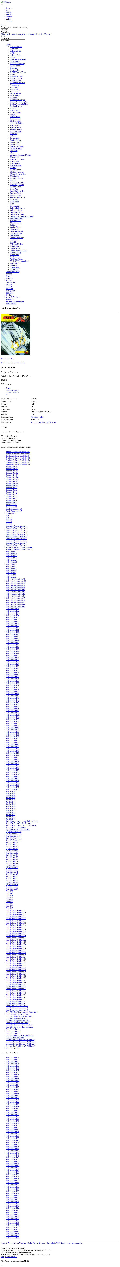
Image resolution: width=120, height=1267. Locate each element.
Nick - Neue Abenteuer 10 (15, 579)
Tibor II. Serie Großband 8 (15, 1001)
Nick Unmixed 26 (12, 662)
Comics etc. (14, 89)
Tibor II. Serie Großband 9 (15, 1004)
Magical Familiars (17, 172)
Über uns (9, 21)
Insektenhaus (15, 142)
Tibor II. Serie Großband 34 (16, 967)
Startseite (9, 8)
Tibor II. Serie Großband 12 (16, 917)
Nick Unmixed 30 (12, 670)
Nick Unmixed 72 (12, 755)
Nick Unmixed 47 (12, 706)
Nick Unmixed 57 (12, 728)
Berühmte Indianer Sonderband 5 (18, 458)
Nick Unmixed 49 (12, 711)
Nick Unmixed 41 (12, 694)
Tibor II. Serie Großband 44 (16, 991)
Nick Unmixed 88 (12, 789)
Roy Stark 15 (10, 817)
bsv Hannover (15, 81)
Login (3, 25)
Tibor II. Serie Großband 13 (16, 919)
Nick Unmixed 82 (12, 776)
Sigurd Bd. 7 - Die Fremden (16, 827)
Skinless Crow (15, 223)
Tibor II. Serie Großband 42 (16, 987)
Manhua (9, 287)
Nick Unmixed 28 (12, 666)
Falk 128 (9, 522)
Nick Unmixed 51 (12, 715)
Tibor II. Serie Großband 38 (16, 976)
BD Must (13, 68)
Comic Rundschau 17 (14, 511)
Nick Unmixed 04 (12, 615)
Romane (9, 274)
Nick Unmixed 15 (12, 638)
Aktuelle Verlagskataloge (15, 301)
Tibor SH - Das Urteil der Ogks (17, 1014)
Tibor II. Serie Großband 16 (16, 925)
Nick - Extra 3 (11, 564)
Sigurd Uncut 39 (12, 870)
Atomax (13, 57)
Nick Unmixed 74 (12, 759)
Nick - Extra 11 (11, 554)
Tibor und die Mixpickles (15, 1038)
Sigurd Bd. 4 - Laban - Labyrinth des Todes (22, 821)
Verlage (8, 19)
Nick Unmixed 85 (12, 783)
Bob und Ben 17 (12, 483)
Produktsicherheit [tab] (12, 390)
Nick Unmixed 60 (12, 732)
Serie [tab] (7, 394)
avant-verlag (14, 62)
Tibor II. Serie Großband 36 (16, 972)
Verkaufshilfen (11, 304)
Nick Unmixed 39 (12, 689)
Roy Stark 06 (10, 802)
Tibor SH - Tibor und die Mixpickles (19, 1027)
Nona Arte (14, 189)
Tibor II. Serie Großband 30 (16, 959)
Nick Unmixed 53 (12, 719)
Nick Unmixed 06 (12, 619)
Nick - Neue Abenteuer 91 (15, 592)
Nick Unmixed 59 (12, 730)
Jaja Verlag (14, 151)
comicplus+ (14, 87)
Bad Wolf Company (17, 64)
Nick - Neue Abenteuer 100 (16, 581)
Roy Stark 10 (10, 810)
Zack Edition (15, 263)
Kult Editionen (15, 166)
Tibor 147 (9, 906)
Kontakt (63, 1243)
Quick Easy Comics (17, 197)
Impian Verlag (15, 140)
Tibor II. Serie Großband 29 (16, 955)
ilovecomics (14, 138)
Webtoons (9, 289)
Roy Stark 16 (10, 819)
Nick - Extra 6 (11, 571)
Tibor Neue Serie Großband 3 (17, 1010)
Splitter (13, 225)
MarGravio (14, 176)
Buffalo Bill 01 (11, 505)
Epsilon (13, 108)
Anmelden (79, 1243)
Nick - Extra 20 (11, 562)
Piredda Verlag (15, 195)
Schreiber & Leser (17, 214)
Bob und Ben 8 (11, 500)
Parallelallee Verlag (17, 191)
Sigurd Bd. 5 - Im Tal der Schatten (18, 823)
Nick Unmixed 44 (12, 700)
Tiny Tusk (14, 240)
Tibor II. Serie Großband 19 (16, 931)
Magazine (9, 278)
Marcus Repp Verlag (18, 174)
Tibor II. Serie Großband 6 (15, 997)
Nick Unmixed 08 (12, 624)
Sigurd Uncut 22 (12, 859)
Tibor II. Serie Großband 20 (16, 936)
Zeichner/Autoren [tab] (12, 392)
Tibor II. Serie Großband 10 (16, 912)
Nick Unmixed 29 (12, 668)
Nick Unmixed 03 (12, 613)
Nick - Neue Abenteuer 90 (15, 590)
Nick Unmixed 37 (12, 685)
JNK (12, 153)
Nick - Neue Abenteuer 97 (15, 602)
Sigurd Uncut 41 (12, 872)
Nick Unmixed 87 (12, 787)
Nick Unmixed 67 (12, 745)
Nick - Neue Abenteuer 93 (15, 594)
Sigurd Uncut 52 (12, 887)
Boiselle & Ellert (16, 76)
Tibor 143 (9, 900)
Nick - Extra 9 (11, 577)
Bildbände (9, 293)
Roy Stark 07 (10, 804)
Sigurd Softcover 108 (13, 834)
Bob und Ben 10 (12, 469)
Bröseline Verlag (16, 78)
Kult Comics (15, 163)
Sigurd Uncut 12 (12, 849)
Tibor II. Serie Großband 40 (16, 982)
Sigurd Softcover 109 (13, 836)
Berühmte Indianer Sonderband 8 (18, 464)
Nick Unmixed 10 (12, 628)
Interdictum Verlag (17, 146)
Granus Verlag (15, 127)
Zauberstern (14, 267)
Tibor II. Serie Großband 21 (16, 938)
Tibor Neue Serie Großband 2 (17, 1008)
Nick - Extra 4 (11, 566)
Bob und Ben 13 (12, 475)
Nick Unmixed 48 (12, 709)
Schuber (9, 295)
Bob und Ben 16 (12, 481)
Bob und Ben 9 (11, 503)
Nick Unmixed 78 (12, 768)
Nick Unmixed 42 (12, 696)
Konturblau (14, 161)
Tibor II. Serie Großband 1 (15, 910)
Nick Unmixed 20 (12, 649)
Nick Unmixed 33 (12, 677)
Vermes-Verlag (15, 253)
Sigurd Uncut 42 (12, 874)
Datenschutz (51, 1243)
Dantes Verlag (15, 93)
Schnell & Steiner (16, 212)
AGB (58, 1243)
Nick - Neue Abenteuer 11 (15, 585)
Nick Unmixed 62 (12, 736)
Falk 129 (9, 524)
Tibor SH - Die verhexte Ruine (17, 1023)
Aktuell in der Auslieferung (11, 34)
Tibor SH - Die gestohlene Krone (18, 1021)
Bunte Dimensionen (17, 83)
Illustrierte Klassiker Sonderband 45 (19, 549)
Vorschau (9, 14)
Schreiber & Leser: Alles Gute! (21, 216)
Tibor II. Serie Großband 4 (15, 980)
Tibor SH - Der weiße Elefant (17, 1018)
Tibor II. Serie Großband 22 (16, 940)
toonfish (13, 242)
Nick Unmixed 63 (12, 738)
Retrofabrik (14, 202)
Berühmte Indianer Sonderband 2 (18, 454)
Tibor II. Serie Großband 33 (16, 965)
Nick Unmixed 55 (12, 723)
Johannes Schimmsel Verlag (20, 155)
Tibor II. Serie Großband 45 (16, 993)
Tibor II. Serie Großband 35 (16, 970)
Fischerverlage (15, 121)
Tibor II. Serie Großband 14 (16, 921)
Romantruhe (14, 206)
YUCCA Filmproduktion (19, 261)
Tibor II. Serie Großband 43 (16, 989)
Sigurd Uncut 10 (12, 846)
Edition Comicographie (19, 102)
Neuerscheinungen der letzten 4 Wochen (36, 34)
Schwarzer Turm (16, 219)
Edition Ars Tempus (17, 100)
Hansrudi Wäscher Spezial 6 (16, 541)
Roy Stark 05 (10, 800)
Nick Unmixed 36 (12, 683)
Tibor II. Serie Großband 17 (16, 927)
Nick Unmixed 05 (12, 617)
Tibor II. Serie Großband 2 (15, 934)
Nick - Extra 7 (11, 573)
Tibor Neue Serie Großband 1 (17, 1006)
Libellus (13, 168)
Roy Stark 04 (10, 798)
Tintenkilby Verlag (17, 238)
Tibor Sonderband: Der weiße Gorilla (19, 1035)
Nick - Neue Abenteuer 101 (16, 583)
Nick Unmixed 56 (12, 725)
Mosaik (13, 180)
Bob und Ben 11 (12, 471)
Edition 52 (14, 98)
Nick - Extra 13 (11, 556)
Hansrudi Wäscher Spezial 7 (16, 543)
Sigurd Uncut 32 (12, 866)
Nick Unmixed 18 (12, 645)
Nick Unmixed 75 (12, 762)
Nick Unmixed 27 (12, 664)
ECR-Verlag (14, 95)
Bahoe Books (15, 66)
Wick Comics (15, 257)
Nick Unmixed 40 (12, 692)
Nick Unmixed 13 (12, 634)
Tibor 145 (9, 902)
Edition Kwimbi (16, 106)
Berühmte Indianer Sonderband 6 (18, 460)
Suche (3, 27)
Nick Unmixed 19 (12, 647)
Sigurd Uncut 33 (12, 868)
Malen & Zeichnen (13, 297)
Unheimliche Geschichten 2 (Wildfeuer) (20, 1040)
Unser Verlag (15, 246)
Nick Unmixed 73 (12, 757)
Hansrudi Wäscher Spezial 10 (17, 528)
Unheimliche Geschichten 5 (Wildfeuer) (20, 1046)
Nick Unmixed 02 (12, 611)
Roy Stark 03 (10, 796)
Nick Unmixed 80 (12, 772)
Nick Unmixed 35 (12, 681)
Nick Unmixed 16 (12, 641)
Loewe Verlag (15, 170)
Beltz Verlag (14, 70)
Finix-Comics (15, 119)
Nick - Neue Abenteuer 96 (15, 600)
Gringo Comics (16, 129)
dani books (14, 91)
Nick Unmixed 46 (12, 704)
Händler (9, 17)
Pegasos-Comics (16, 193)
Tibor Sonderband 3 (13, 1033)
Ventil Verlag (15, 248)
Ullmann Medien (16, 244)
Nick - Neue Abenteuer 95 (15, 598)
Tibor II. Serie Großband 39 (16, 978)
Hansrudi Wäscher (19, 363)
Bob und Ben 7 (11, 498)
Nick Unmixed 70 (12, 751)
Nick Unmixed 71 (12, 753)
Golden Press (15, 125)
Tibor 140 (9, 893)
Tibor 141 (9, 895)
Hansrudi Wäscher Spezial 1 (16, 526)
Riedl (12, 204)
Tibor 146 (9, 904)
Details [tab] (8, 388)
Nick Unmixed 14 (12, 636)
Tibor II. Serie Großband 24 (16, 944)
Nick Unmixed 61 (12, 734)
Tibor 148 (9, 908)
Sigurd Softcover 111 (13, 840)
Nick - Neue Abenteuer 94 (15, 596)
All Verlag (14, 49)
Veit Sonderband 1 (12, 1048)
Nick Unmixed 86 (12, 785)
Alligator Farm (15, 51)
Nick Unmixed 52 (12, 717)
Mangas (8, 280)
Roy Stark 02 (10, 793)
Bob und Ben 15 (12, 479)
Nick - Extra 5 (11, 568)
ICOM (12, 136)
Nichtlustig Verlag (17, 185)
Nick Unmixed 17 (12, 643)
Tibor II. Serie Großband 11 (16, 914)
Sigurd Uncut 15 (12, 853)
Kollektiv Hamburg (17, 159)
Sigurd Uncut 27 (12, 861)
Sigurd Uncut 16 (12, 855)
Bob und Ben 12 (12, 473)
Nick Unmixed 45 (12, 702)
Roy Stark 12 (10, 815)
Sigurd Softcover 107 (13, 832)
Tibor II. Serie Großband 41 (16, 984)
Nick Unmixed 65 (12, 740)
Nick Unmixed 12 (12, 632)
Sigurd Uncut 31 (12, 863)
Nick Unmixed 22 (12, 653)
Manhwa (9, 284)
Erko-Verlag (14, 110)
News (8, 10)
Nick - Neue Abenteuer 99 (15, 607)
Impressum (71, 1243)
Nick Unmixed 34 (12, 679)
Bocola (13, 74)
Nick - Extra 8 (11, 575)
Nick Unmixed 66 (12, 742)
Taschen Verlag (16, 233)
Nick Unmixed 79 (12, 770)
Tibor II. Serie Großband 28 (16, 953)
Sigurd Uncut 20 (12, 857)
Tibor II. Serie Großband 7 (15, 999)
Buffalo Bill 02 (11, 507)
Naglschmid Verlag (17, 183)
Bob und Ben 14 (12, 477)
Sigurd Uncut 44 (12, 876)
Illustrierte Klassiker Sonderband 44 (19, 547)
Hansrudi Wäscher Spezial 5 (16, 539)
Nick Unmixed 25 (12, 660)
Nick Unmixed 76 (12, 764)
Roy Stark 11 (10, 813)
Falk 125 (9, 517)
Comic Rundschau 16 (14, 509)
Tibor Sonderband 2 (13, 1031)
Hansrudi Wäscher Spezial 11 (16, 530)
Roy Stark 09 (10, 808)
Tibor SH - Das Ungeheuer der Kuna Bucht (22, 1012)
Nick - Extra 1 (11, 551)
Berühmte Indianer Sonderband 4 (18, 456)
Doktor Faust (10, 513)
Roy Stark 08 (10, 806)
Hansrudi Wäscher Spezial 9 (16, 545)
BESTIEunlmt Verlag (18, 72)
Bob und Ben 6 (11, 496)
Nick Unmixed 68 (12, 747)
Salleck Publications (17, 208)
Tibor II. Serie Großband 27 (16, 951)
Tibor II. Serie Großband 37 (16, 974)
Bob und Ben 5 (11, 494)
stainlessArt (14, 229)
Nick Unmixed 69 (12, 749)
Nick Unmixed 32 (12, 675)
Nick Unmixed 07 (12, 621)
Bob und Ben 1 (11, 466)
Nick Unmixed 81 (12, 774)
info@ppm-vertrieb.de (9, 1257)
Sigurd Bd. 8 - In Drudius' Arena (18, 830)
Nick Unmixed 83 (12, 779)
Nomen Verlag (15, 187)
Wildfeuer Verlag (16, 259)
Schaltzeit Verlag (16, 210)
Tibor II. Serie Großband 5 (15, 995)
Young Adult (10, 291)
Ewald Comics (15, 112)
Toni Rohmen (6, 363)
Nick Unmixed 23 (12, 655)
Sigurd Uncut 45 (12, 878)
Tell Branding (15, 236)
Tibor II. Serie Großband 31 (16, 961)
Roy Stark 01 (10, 791)
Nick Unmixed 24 (12, 658)
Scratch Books (15, 221)
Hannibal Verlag (16, 132)
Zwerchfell (14, 270)
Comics (8, 45)
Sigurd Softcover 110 (13, 838)
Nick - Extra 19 (11, 558)
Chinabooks (14, 85)
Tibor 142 (9, 897)
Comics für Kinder (12, 272)
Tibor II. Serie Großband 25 (16, 946)
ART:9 (12, 53)
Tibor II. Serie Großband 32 (16, 963)
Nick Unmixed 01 (12, 609)
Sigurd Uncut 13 (12, 851)
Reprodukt (14, 199)
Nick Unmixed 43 (12, 698)
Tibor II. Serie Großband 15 (16, 923)
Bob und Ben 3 (11, 490)
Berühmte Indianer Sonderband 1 (18, 452)
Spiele (8, 276)
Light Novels (10, 282)
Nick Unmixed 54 (12, 721)
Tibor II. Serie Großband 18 (16, 929)
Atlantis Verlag (15, 55)
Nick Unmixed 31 (12, 672)
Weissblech (14, 255)
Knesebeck (14, 157)
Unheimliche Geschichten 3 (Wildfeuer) (20, 1042)
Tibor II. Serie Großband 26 (16, 948)
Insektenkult (14, 144)
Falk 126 (9, 520)
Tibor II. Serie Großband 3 (15, 957)
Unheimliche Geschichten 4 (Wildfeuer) (20, 1044)
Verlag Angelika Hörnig (19, 250)
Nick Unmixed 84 (12, 781)
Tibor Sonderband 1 (13, 1029)
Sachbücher (10, 299)
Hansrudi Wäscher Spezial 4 (16, 537)
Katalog (8, 12)
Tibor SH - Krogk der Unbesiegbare (19, 1025)
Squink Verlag (15, 227)
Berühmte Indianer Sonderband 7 (18, 462)
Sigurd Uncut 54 (12, 889)
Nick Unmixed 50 (12, 713)
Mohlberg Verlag (16, 178)
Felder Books (15, 117)
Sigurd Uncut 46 (12, 880)
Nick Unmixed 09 (12, 626)
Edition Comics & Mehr (19, 104)
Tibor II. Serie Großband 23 (16, 942)
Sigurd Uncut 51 (12, 885)
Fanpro (13, 115)
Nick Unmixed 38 (12, 687)
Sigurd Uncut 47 (12, 883)
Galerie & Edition (16, 123)
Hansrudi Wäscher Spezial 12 (17, 532)
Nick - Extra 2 (11, 560)
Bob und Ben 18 (12, 486)
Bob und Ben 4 (11, 492)
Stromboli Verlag (16, 231)
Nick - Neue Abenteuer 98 (15, 604)
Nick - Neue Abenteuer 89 (15, 588)
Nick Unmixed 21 (12, 651)
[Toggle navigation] (2, 4)
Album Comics (16, 47)
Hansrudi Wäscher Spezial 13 (17, 534)
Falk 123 (9, 515)
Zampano (13, 265)
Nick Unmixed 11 (12, 630)
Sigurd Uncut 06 (12, 844)
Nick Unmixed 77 (12, 766)
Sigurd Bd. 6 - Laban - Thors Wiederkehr (21, 825)
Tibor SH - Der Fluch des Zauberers (19, 1016)
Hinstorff (13, 134)
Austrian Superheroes (18, 59)
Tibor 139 (9, 891)
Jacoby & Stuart (16, 149)
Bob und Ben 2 (11, 488)
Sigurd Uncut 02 (12, 842)
